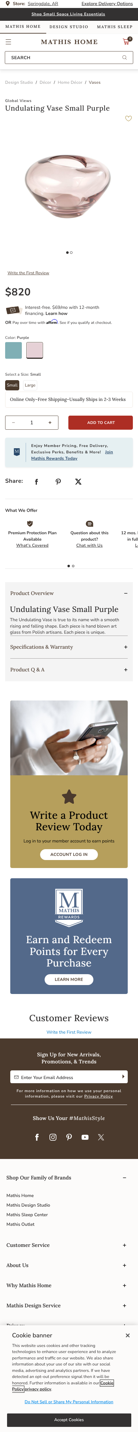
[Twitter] (101, 1137)
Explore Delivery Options (107, 4)
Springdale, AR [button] (43, 4)
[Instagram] (53, 1137)
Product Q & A (27, 670)
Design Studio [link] (69, 27)
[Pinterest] (69, 1137)
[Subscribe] (123, 1076)
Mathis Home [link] (23, 26)
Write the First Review (28, 273)
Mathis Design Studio (28, 1205)
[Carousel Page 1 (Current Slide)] (67, 252)
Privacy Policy (98, 1096)
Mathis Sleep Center (27, 1215)
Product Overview (32, 593)
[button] (8, 42)
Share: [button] (14, 481)
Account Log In (69, 854)
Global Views (18, 101)
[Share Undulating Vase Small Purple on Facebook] (36, 483)
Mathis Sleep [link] (115, 27)
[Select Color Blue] (15, 353)
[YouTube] (85, 1137)
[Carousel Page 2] (71, 252)
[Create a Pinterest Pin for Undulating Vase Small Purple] (58, 483)
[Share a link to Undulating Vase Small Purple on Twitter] (78, 482)
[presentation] (73, 566)
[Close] (128, 1335)
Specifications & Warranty (41, 647)
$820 (18, 292)
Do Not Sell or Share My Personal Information (69, 1402)
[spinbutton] (31, 422)
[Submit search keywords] (124, 58)
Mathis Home (20, 1196)
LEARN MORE (69, 979)
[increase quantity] (52, 422)
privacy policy (38, 1389)
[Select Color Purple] (36, 353)
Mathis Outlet (20, 1224)
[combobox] (69, 57)
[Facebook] (36, 1137)
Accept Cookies (69, 1420)
